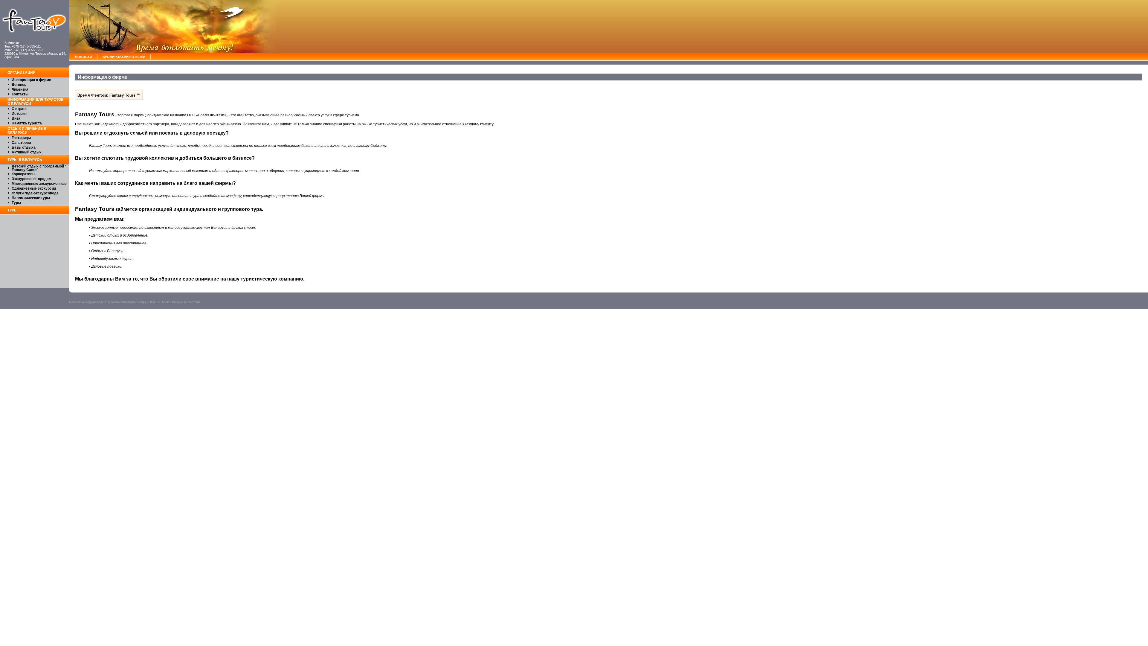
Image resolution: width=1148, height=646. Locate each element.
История (19, 114)
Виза (16, 118)
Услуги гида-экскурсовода (35, 193)
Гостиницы (21, 138)
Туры (16, 203)
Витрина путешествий (186, 302)
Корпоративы (23, 174)
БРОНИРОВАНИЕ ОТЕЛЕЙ (124, 57)
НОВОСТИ (83, 57)
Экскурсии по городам (31, 179)
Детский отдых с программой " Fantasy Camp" (39, 168)
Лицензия (20, 89)
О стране (20, 109)
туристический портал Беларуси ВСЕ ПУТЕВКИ (138, 302)
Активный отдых (27, 152)
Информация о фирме (31, 80)
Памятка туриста (27, 123)
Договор (19, 85)
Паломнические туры (31, 198)
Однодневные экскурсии (34, 188)
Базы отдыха (24, 147)
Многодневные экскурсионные (39, 184)
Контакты (20, 94)
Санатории (21, 143)
